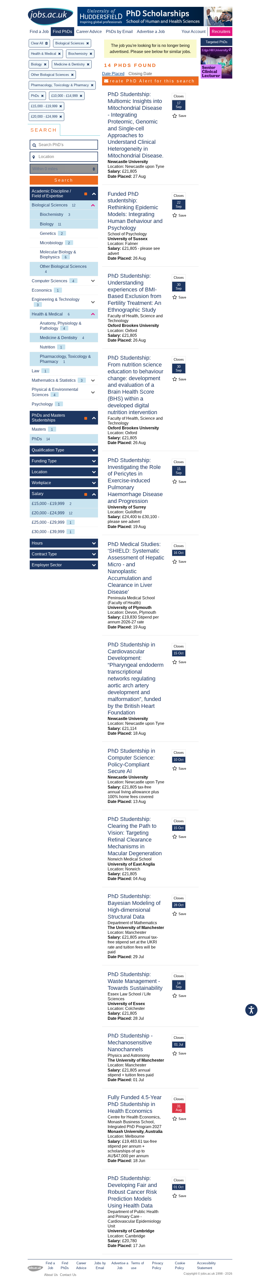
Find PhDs (62, 31)
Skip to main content (20, 4)
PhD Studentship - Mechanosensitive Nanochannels (130, 1042)
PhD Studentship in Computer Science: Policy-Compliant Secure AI (131, 761)
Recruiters (221, 31)
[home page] (50, 17)
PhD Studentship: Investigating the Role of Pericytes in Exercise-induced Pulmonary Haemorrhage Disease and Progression (135, 480)
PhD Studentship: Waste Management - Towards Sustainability (135, 981)
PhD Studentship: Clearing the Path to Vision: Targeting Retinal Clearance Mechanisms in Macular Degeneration (135, 836)
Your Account (193, 31)
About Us (51, 1275)
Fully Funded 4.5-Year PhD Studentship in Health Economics (134, 1104)
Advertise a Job (151, 31)
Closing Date (140, 74)
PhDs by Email (119, 31)
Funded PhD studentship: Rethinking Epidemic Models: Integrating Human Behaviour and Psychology (135, 211)
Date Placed (113, 74)
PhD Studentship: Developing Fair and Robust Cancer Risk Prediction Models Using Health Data (132, 1192)
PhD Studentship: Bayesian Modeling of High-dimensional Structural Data (134, 906)
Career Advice (89, 31)
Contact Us (68, 1275)
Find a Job (39, 31)
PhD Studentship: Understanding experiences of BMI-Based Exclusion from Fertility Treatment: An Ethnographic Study (134, 293)
